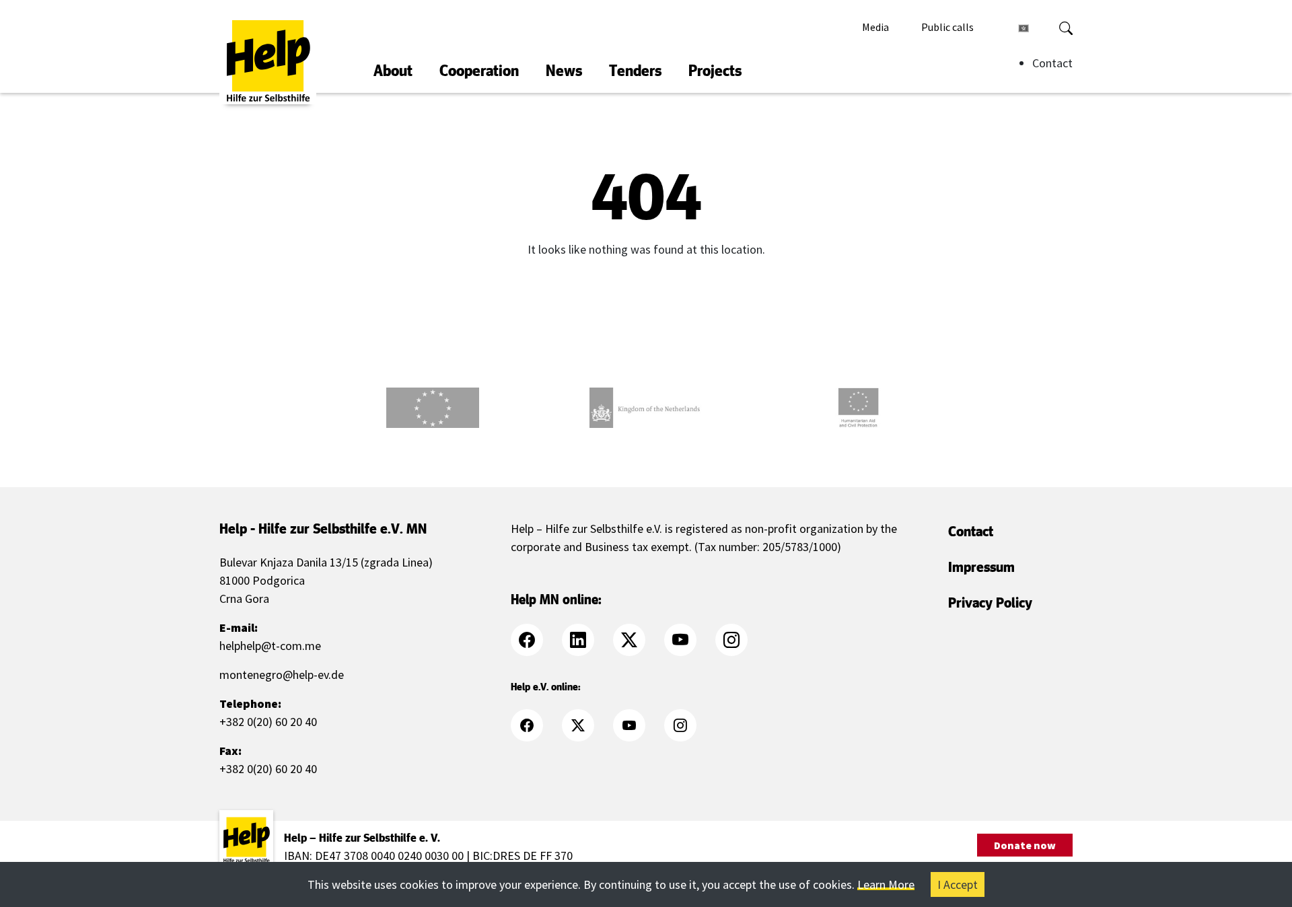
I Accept (957, 884)
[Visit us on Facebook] (535, 640)
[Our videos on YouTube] (688, 640)
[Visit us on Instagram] (739, 640)
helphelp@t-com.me (270, 645)
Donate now (1025, 845)
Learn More (885, 884)
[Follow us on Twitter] (637, 640)
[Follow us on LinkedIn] (586, 640)
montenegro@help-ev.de (281, 674)
